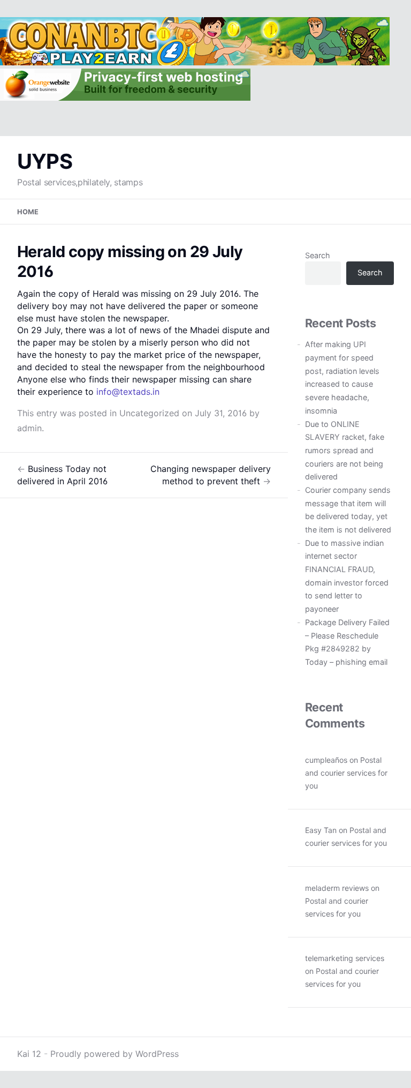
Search (317, 255)
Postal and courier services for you (346, 772)
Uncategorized (149, 413)
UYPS (44, 161)
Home (28, 212)
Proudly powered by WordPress (114, 1053)
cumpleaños (326, 759)
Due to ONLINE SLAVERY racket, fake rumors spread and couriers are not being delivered (344, 450)
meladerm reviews (337, 887)
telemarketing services (344, 958)
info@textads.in (127, 391)
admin (29, 428)
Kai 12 (29, 1053)
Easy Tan (321, 830)
